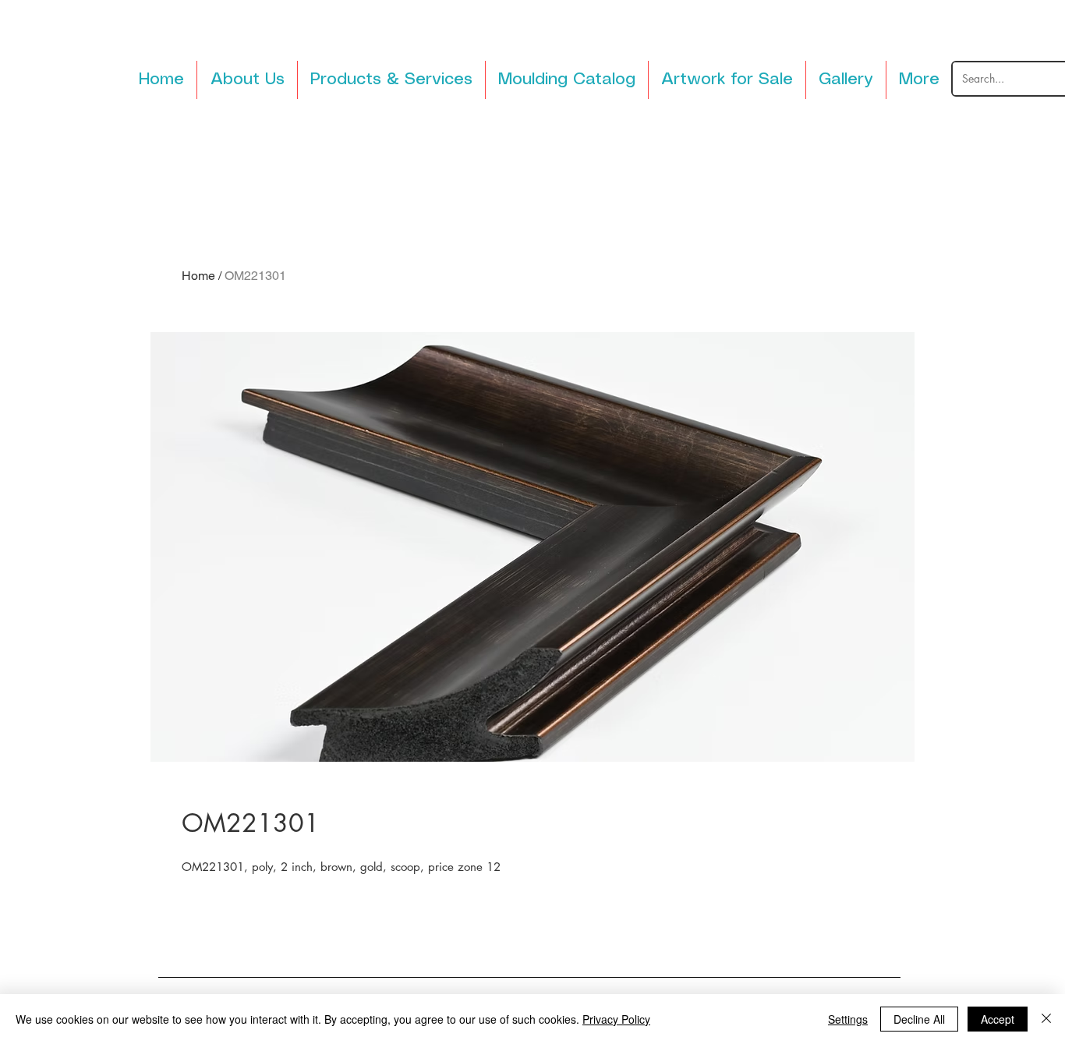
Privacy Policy (616, 1019)
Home (198, 275)
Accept (997, 1019)
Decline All (919, 1019)
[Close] (1046, 1019)
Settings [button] (848, 1019)
